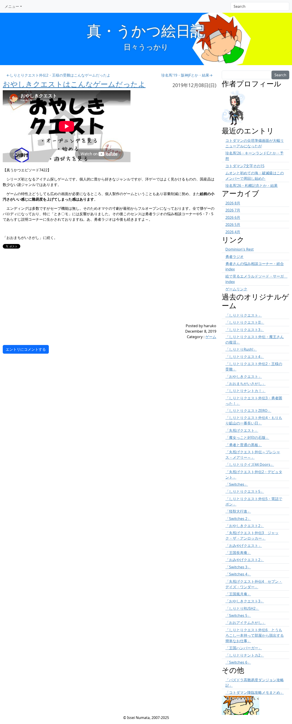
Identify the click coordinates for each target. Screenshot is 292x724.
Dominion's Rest (239, 249)
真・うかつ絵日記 (146, 30)
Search (280, 74)
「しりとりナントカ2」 (244, 655)
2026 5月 (232, 224)
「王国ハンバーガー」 (243, 647)
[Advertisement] (92, 291)
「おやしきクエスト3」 (244, 601)
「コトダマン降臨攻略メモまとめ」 (254, 692)
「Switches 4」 (238, 574)
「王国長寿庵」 (238, 552)
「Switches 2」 (238, 518)
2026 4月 (232, 231)
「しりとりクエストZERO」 (248, 410)
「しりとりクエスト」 (243, 315)
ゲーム (210, 336)
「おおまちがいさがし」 (245, 383)
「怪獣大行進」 (238, 511)
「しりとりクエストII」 (244, 322)
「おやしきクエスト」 (243, 376)
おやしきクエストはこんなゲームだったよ (74, 84)
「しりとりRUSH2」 (242, 608)
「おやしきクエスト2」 (244, 525)
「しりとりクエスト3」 (244, 329)
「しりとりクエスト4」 (244, 356)
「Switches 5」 (238, 615)
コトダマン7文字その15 (244, 165)
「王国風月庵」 (238, 594)
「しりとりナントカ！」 (245, 390)
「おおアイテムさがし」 (245, 622)
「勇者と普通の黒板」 (243, 444)
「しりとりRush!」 (241, 349)
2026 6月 (232, 217)
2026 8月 (232, 203)
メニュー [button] (12, 6)
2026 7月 (232, 210)
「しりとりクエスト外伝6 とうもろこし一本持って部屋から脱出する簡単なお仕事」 (254, 635)
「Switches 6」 (238, 662)
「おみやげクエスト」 (243, 545)
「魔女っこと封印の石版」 (247, 437)
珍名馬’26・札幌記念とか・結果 (251, 185)
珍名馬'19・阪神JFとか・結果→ (187, 75)
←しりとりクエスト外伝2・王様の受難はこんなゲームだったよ (58, 75)
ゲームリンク (236, 289)
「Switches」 (236, 484)
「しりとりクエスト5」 (244, 491)
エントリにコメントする (26, 349)
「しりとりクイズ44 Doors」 (249, 464)
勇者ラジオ (234, 256)
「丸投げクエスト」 (241, 430)
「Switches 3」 (238, 567)
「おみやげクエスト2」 (244, 559)
